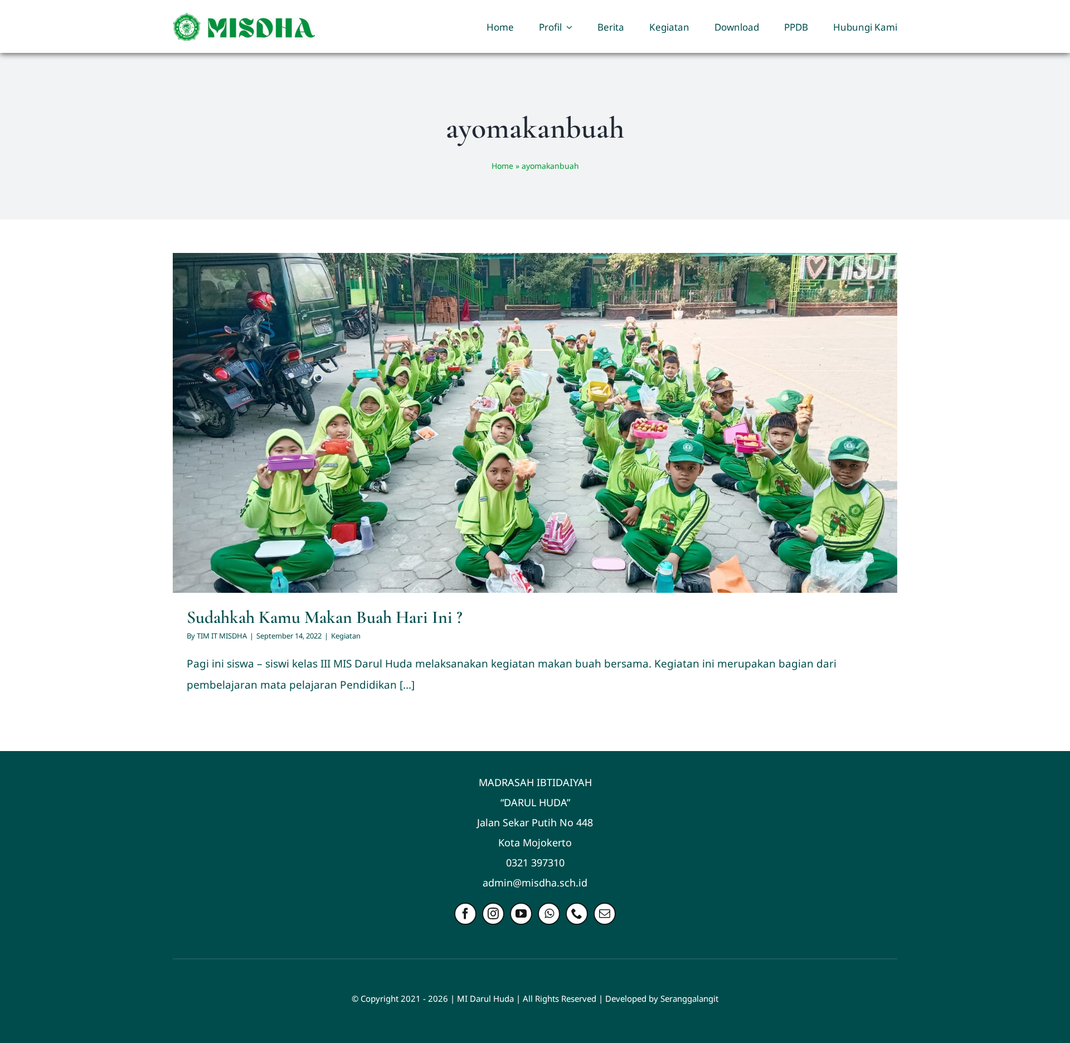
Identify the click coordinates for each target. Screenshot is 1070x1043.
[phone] (577, 914)
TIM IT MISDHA (222, 636)
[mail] (605, 914)
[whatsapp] (549, 914)
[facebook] (465, 914)
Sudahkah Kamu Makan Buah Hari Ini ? (325, 617)
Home (502, 165)
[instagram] (493, 914)
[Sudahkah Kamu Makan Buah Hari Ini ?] (535, 422)
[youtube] (521, 914)
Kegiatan (535, 436)
